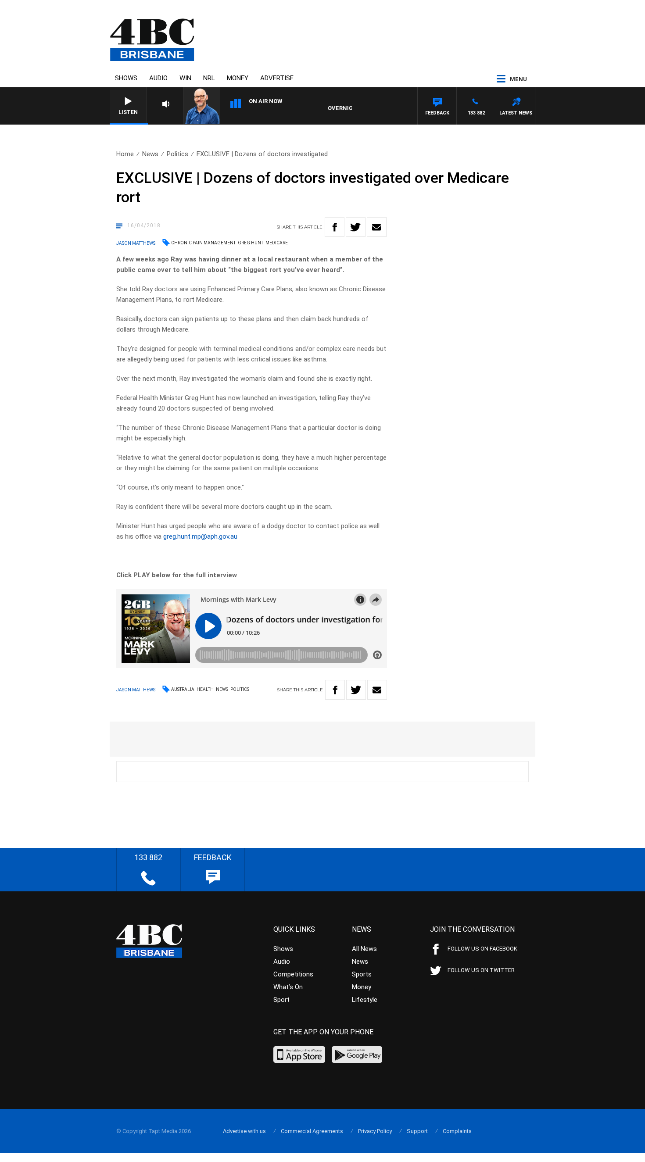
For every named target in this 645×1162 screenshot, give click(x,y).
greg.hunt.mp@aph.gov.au (200, 536)
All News (364, 949)
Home (125, 154)
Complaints (457, 1131)
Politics (177, 154)
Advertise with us (244, 1131)
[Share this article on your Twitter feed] (356, 227)
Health (205, 689)
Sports (362, 974)
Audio (158, 78)
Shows (126, 78)
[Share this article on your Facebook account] (334, 227)
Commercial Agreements (312, 1131)
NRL (209, 78)
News (150, 154)
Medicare (276, 242)
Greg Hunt (250, 242)
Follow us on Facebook (482, 948)
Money (237, 78)
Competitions (293, 974)
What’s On (288, 987)
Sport (281, 1000)
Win (185, 78)
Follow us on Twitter (481, 970)
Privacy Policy (375, 1131)
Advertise (277, 78)
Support (417, 1131)
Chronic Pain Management (203, 242)
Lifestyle (364, 1000)
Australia (182, 689)
